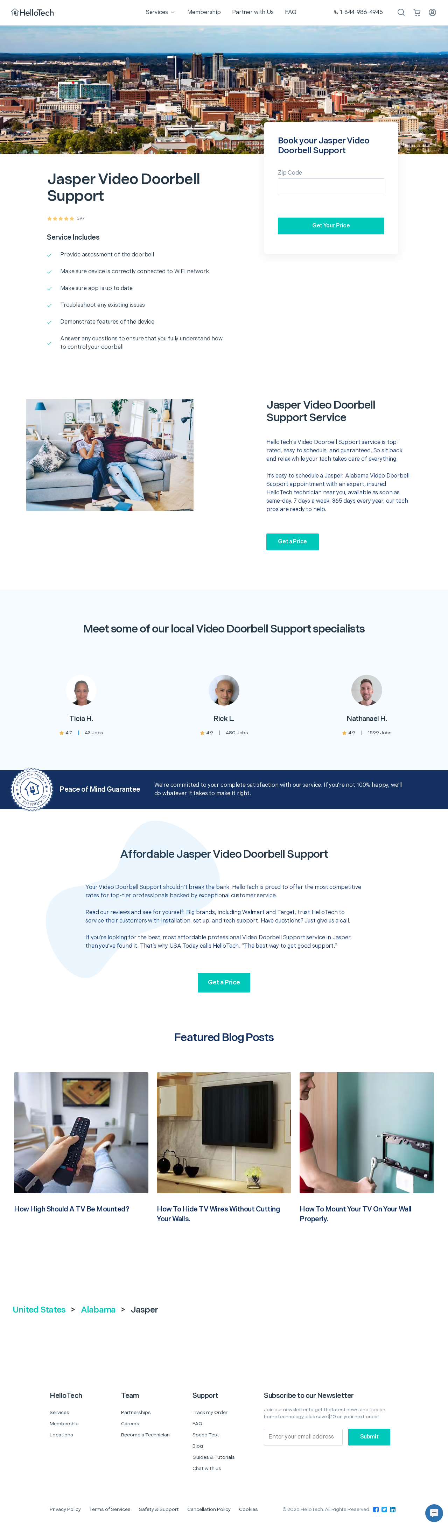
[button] (434, 1513)
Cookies (248, 1509)
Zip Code (290, 173)
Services (59, 1412)
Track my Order (209, 1412)
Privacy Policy (65, 1509)
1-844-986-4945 (361, 12)
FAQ (197, 1424)
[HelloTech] (33, 12)
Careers (130, 1424)
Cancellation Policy (209, 1509)
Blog (197, 1446)
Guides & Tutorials (213, 1457)
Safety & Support (159, 1509)
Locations (61, 1435)
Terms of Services (110, 1509)
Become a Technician (145, 1435)
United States (39, 1310)
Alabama (98, 1310)
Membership (64, 1424)
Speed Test (205, 1435)
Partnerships (136, 1412)
